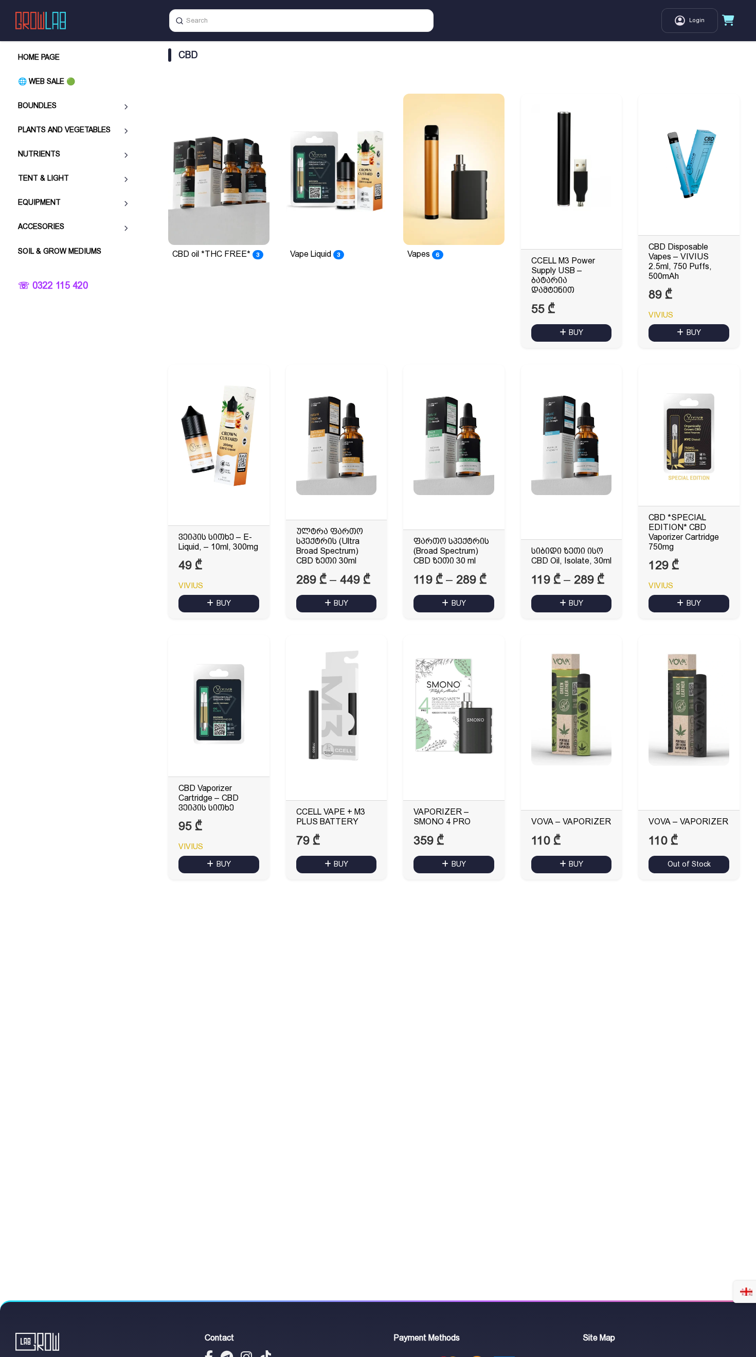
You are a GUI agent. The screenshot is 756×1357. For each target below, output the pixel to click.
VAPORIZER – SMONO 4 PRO (442, 816)
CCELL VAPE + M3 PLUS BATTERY (330, 816)
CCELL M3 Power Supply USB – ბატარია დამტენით (563, 275)
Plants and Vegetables (64, 130)
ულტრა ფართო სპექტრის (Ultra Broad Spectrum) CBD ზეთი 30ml (329, 546)
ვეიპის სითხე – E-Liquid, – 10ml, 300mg (218, 542)
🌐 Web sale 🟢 (46, 81)
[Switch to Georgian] (746, 1291)
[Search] (179, 20)
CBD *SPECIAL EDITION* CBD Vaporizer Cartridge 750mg (684, 532)
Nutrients (39, 154)
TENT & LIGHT (43, 178)
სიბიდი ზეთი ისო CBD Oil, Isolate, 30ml (571, 556)
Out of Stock (689, 864)
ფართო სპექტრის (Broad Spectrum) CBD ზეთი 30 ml (451, 551)
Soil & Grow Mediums (59, 251)
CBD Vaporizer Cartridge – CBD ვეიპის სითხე (208, 798)
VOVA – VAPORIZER (571, 821)
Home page (39, 57)
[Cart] (728, 20)
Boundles (37, 105)
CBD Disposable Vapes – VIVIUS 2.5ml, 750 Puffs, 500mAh (680, 261)
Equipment (39, 203)
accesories (41, 227)
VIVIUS (661, 315)
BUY (576, 332)
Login (697, 20)
